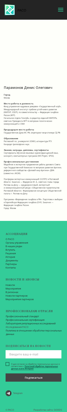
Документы (12, 260)
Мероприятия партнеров (20, 299)
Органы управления (17, 242)
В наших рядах (14, 246)
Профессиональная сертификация (25, 320)
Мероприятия (13, 288)
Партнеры (11, 264)
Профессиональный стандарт (22, 316)
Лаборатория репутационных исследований (31, 323)
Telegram (18, 393)
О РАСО (10, 239)
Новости (10, 285)
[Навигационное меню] (60, 10)
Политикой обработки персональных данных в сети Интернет (34, 367)
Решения (11, 253)
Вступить (10, 249)
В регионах (12, 292)
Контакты (11, 267)
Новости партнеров (16, 295)
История (10, 257)
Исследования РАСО (17, 327)
